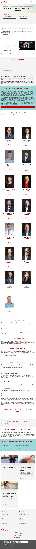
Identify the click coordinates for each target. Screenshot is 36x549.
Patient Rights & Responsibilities (24, 514)
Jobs (2, 518)
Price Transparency (22, 513)
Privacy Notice (11, 546)
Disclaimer (21, 518)
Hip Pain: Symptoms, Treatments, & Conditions (26, 6)
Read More (4, 475)
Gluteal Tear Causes (23, 18)
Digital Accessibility (22, 519)
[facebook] (16, 537)
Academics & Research (5, 514)
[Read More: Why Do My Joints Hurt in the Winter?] (9, 459)
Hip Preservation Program (18, 91)
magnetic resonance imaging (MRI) (14, 333)
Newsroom (3, 522)
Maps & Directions (5, 520)
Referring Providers (5, 523)
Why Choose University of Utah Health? (9, 18)
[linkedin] (19, 537)
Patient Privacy (21, 515)
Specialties (16, 6)
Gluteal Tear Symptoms (7, 16)
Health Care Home (5, 6)
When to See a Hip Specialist (7, 19)
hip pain (14, 114)
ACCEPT (24, 542)
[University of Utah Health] (4, 2)
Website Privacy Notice (22, 520)
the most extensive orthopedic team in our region (12, 93)
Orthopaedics (12, 6)
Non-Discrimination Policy (23, 523)
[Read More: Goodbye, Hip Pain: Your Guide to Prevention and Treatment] (26, 459)
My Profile (9, 144)
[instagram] (21, 537)
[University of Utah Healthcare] (18, 530)
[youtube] (18, 537)
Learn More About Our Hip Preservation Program (18, 107)
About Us (3, 513)
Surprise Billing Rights (22, 524)
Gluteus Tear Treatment (24, 19)
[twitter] (14, 537)
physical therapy (5, 356)
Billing (3, 515)
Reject (30, 542)
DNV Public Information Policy (23, 522)
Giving (3, 519)
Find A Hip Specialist (23, 16)
